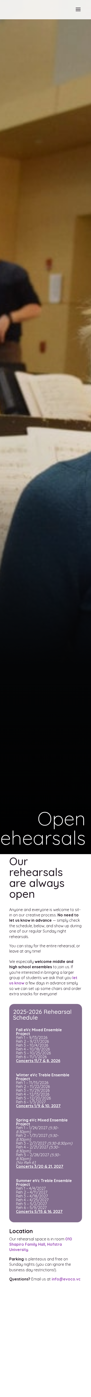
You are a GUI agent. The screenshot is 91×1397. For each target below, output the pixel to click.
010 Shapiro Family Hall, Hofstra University (40, 1244)
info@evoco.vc (66, 1279)
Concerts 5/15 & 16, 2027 (39, 1211)
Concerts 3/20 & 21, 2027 (39, 1166)
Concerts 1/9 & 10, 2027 (38, 1105)
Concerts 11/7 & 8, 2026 (38, 1060)
